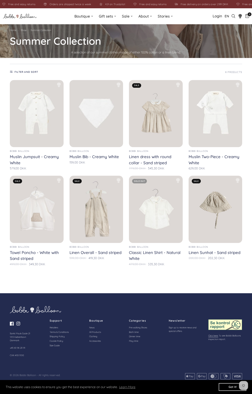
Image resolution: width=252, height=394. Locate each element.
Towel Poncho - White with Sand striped (34, 255)
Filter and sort (26, 71)
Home (13, 30)
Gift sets (106, 16)
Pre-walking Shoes (138, 327)
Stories (164, 16)
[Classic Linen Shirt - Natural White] (156, 209)
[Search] (233, 16)
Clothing (93, 336)
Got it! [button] (233, 387)
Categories (137, 320)
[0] (246, 16)
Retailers (54, 327)
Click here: (213, 335)
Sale (126, 16)
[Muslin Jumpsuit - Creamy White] (37, 113)
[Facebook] (13, 323)
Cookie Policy (56, 341)
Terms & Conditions (59, 332)
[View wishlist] (240, 16)
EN (227, 16)
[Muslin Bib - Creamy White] (96, 113)
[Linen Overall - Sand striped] (96, 209)
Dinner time (134, 336)
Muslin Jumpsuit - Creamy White (34, 159)
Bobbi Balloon (19, 151)
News (91, 327)
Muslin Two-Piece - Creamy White (214, 159)
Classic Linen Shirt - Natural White (155, 255)
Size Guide (55, 345)
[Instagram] (19, 323)
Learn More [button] (127, 387)
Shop (23, 30)
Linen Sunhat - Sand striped (214, 252)
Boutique (82, 16)
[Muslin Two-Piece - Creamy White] (215, 113)
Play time (133, 341)
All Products (95, 332)
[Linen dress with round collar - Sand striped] (156, 113)
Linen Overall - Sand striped (95, 252)
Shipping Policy (57, 336)
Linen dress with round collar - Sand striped (150, 159)
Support (56, 320)
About (143, 16)
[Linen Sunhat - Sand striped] (215, 209)
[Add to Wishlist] (59, 85)
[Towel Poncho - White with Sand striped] (37, 209)
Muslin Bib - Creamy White (94, 156)
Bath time (134, 332)
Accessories (95, 341)
